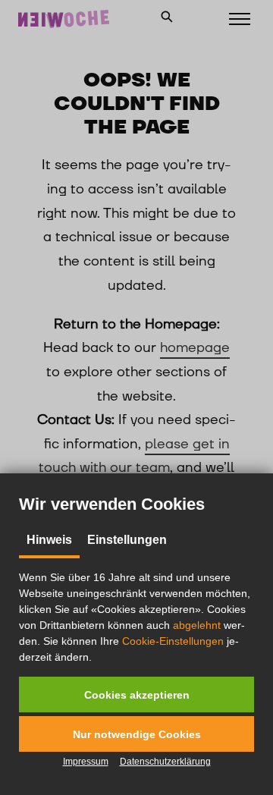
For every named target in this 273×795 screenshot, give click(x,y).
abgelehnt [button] (197, 625)
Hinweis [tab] (49, 539)
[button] (136, 694)
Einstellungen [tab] (127, 539)
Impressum (85, 761)
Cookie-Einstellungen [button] (173, 641)
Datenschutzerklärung (165, 761)
